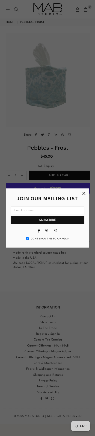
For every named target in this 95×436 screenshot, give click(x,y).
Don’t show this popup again (50, 239)
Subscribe (47, 220)
